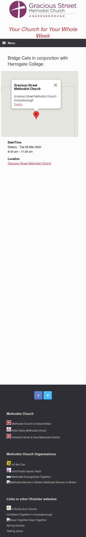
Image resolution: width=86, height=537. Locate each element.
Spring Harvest (15, 525)
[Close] (55, 85)
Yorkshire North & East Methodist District (35, 437)
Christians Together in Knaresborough (29, 514)
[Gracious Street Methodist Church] (43, 9)
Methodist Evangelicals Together (31, 476)
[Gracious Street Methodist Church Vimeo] (47, 395)
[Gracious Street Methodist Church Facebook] (38, 395)
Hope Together (37, 520)
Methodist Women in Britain (60, 482)
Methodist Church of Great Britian (31, 423)
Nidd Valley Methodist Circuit (28, 430)
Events (18, 104)
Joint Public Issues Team (26, 471)
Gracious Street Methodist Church (29, 163)
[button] (36, 115)
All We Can (18, 464)
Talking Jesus (15, 531)
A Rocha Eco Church (24, 509)
